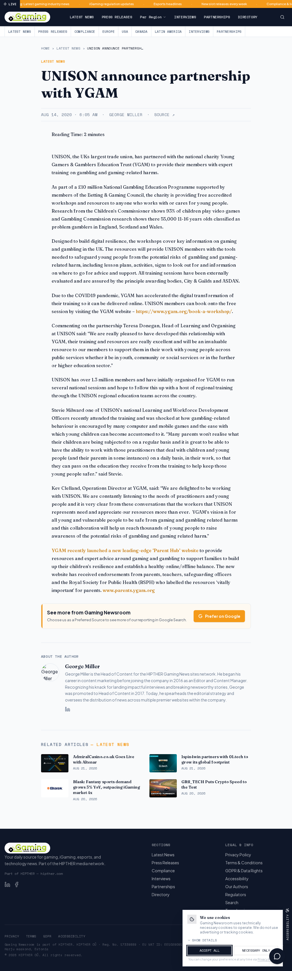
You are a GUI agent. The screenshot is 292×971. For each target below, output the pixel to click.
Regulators (235, 894)
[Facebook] (16, 884)
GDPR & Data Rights (244, 870)
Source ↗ (164, 115)
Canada (141, 31)
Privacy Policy (238, 854)
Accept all (210, 950)
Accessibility (237, 878)
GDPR (47, 936)
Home (45, 48)
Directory (247, 17)
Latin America (168, 31)
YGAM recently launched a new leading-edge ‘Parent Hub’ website (125, 550)
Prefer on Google (222, 616)
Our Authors (236, 886)
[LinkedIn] (67, 709)
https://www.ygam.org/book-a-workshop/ (184, 311)
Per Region (151, 17)
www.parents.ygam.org (129, 590)
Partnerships (217, 17)
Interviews (185, 17)
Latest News (82, 17)
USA (125, 31)
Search (231, 902)
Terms (31, 936)
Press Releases (117, 17)
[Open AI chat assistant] (277, 956)
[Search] (282, 17)
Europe (108, 31)
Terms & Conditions (244, 862)
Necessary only (256, 950)
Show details (204, 940)
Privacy (12, 936)
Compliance (84, 31)
